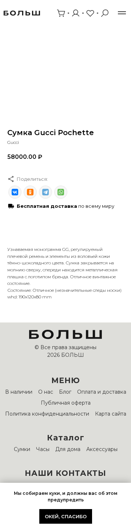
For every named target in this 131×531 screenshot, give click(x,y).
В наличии (18, 392)
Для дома (67, 449)
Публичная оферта (66, 403)
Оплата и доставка (101, 392)
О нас (45, 392)
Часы (42, 449)
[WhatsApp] (60, 192)
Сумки (22, 449)
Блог (65, 392)
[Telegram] (45, 192)
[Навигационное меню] (122, 12)
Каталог (65, 437)
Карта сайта (110, 413)
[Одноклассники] (30, 192)
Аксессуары (102, 449)
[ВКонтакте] (14, 192)
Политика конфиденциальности (47, 413)
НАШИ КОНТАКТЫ (65, 473)
